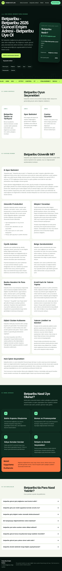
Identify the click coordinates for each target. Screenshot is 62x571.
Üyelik (19, 66)
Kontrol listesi (55, 2)
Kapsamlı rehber (8, 60)
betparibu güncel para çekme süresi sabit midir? (19, 540)
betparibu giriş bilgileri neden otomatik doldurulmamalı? (21, 514)
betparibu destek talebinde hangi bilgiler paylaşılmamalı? (21, 547)
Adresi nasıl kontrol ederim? (11, 55)
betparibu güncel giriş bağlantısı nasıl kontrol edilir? (20, 501)
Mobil (41, 2)
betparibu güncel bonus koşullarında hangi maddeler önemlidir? (24, 534)
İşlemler (13, 70)
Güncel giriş (5, 66)
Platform (13, 66)
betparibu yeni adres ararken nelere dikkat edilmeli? (20, 527)
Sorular (47, 2)
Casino (29, 66)
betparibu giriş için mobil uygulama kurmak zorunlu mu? (21, 508)
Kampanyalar (5, 70)
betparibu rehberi (34, 2)
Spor (24, 66)
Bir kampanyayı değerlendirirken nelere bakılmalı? (19, 521)
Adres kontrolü (24, 2)
